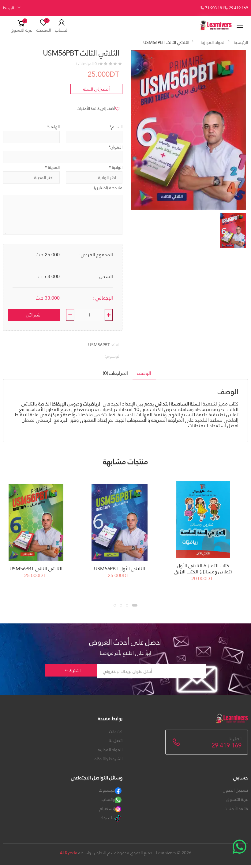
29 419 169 (238, 8)
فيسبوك (107, 790)
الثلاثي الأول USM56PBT (119, 568)
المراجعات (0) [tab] (115, 373)
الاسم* (116, 127)
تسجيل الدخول (235, 790)
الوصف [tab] (144, 373)
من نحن (115, 731)
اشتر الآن (34, 315)
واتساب (108, 799)
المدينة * (52, 167)
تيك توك (107, 818)
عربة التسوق (237, 799)
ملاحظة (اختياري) (108, 188)
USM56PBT (99, 345)
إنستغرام (107, 809)
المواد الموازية (213, 42)
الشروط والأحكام (108, 759)
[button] (21, 25)
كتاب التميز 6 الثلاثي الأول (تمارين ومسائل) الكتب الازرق (203, 568)
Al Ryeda (68, 853)
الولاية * (115, 167)
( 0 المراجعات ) (87, 64)
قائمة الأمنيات (236, 809)
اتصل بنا (115, 740)
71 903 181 (214, 8)
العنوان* (115, 147)
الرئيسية (241, 42)
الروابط (8, 8)
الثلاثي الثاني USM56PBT (35, 568)
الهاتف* (53, 127)
